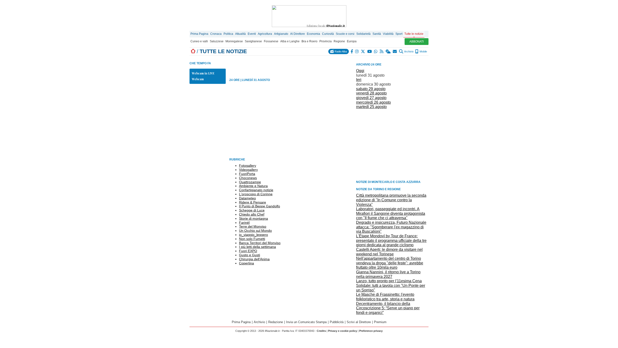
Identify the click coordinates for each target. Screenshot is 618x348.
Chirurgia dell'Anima (254, 259)
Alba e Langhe (290, 41)
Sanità (376, 34)
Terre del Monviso (252, 226)
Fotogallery (247, 165)
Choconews (248, 178)
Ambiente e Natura (253, 186)
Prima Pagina (199, 34)
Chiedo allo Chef (251, 214)
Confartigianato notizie (256, 190)
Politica (228, 34)
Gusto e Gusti (249, 255)
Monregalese (234, 41)
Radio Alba (340, 51)
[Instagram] (357, 51)
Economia (313, 34)
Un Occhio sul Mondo (255, 230)
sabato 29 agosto (371, 89)
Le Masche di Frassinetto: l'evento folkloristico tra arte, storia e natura (385, 296)
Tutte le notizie (413, 34)
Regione (339, 41)
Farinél (244, 223)
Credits (321, 330)
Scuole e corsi (345, 34)
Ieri (358, 80)
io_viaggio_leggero (253, 235)
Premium (380, 322)
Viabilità (388, 34)
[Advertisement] (392, 144)
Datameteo (247, 198)
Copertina (246, 263)
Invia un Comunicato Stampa (306, 322)
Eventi (252, 34)
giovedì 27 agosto (371, 98)
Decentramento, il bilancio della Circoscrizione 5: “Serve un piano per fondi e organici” (388, 308)
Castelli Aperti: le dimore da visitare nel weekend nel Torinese (389, 251)
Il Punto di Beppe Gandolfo (259, 206)
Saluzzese (217, 41)
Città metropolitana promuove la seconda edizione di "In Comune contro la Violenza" (391, 199)
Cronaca (216, 34)
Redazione (275, 322)
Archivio (409, 51)
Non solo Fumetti (252, 239)
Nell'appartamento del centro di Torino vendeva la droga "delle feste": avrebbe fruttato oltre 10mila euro (389, 262)
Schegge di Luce (252, 210)
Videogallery (248, 170)
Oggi (360, 71)
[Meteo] (388, 51)
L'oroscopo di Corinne (256, 194)
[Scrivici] (395, 51)
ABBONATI (416, 41)
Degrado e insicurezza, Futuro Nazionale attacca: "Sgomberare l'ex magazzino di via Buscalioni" (391, 226)
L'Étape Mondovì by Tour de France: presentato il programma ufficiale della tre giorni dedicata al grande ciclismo (391, 240)
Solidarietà (363, 34)
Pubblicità (337, 322)
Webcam (198, 79)
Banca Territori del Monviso (260, 243)
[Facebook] (352, 51)
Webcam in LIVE (203, 73)
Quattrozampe (250, 182)
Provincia (325, 41)
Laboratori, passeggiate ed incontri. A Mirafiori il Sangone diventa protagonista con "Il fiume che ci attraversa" (390, 213)
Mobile (423, 51)
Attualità (240, 34)
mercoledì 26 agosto (373, 102)
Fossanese (271, 41)
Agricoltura (265, 34)
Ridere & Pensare (252, 202)
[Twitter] (363, 51)
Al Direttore (297, 34)
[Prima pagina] (193, 51)
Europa (352, 41)
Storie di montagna (253, 218)
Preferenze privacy (371, 330)
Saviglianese (253, 41)
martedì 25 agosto (371, 107)
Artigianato (281, 34)
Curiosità (328, 34)
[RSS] (382, 51)
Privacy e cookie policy (342, 330)
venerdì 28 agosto (371, 93)
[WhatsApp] (376, 51)
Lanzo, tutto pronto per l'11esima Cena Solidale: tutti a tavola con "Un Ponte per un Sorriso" (390, 285)
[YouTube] (369, 51)
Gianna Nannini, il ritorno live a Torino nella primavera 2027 (388, 274)
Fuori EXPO (248, 251)
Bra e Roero (309, 41)
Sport (398, 34)
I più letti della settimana (257, 247)
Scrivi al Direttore (359, 322)
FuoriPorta (247, 174)
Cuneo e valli (199, 41)
